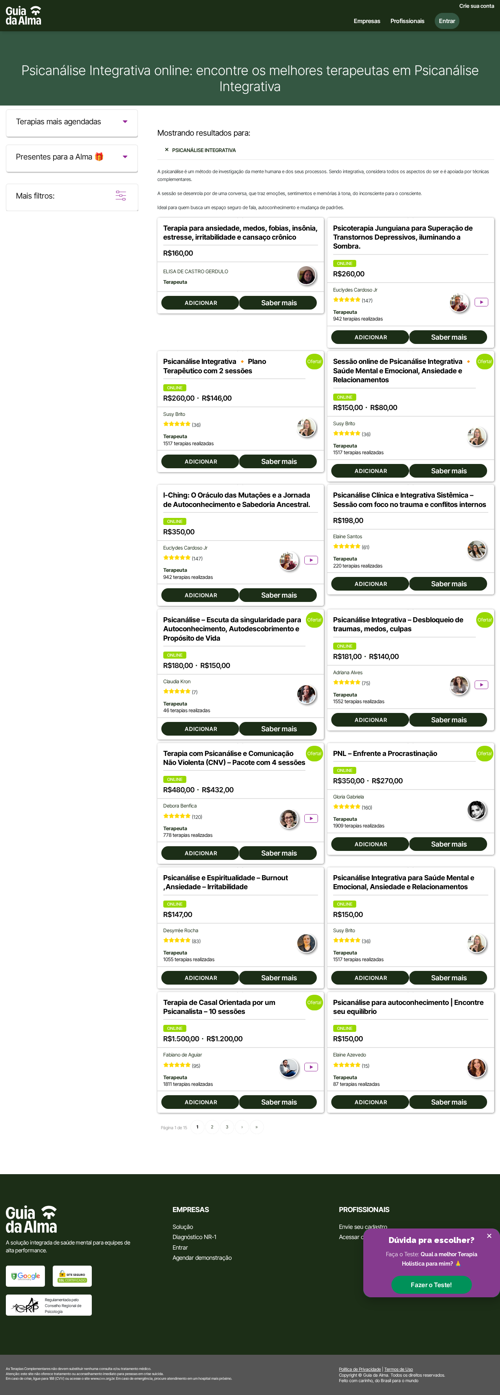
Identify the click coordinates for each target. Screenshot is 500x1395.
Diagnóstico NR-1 (194, 1237)
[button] (431, 1285)
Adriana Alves (347, 672)
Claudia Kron (177, 681)
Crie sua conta (476, 6)
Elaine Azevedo (349, 1055)
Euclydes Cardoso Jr (355, 290)
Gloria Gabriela (348, 797)
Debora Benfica (180, 806)
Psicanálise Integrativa (204, 150)
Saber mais (279, 303)
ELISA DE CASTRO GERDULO (195, 271)
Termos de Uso (398, 1369)
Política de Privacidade (360, 1369)
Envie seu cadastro (363, 1226)
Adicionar (201, 302)
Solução (183, 1226)
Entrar (180, 1247)
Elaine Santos (347, 536)
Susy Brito (174, 414)
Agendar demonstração (202, 1257)
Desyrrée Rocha (180, 930)
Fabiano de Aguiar (182, 1055)
